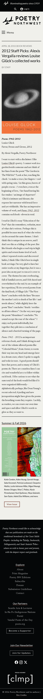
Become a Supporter (20, 630)
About (20, 569)
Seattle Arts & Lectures (20, 608)
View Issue (12, 504)
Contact (20, 593)
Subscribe (20, 581)
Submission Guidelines (20, 589)
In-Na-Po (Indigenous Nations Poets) (20, 614)
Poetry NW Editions (20, 577)
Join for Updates (21, 653)
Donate (20, 585)
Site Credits (21, 695)
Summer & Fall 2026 (14, 423)
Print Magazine (20, 573)
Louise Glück (8, 163)
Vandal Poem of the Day (20, 620)
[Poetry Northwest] (21, 20)
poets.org (20, 624)
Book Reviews (24, 46)
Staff (8, 67)
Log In (26, 9)
